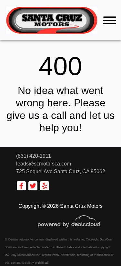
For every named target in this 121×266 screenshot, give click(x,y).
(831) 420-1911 (33, 156)
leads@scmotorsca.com (43, 163)
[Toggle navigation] (109, 20)
